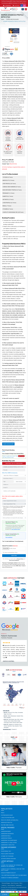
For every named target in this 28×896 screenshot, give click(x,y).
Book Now (24, 894)
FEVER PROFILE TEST (6, 851)
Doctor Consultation (12, 534)
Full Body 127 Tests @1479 (19, 3)
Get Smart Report (11, 522)
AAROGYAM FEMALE (6, 838)
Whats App (15, 894)
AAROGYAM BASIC (6, 831)
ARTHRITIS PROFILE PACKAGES (8, 858)
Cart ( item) (16, 5)
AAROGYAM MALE (6, 836)
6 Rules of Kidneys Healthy (8, 873)
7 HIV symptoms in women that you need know (14, 875)
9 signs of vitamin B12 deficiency (10, 877)
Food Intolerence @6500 (7, 3)
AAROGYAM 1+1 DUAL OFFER (9, 842)
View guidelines (8, 537)
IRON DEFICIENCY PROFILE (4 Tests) (12, 190)
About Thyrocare (14, 883)
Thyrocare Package (6, 883)
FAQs (20, 883)
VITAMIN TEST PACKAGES (7, 856)
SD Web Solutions (13, 889)
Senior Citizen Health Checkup (19, 1)
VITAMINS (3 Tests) (8, 209)
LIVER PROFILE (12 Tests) (9, 202)
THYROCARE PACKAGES (12, 19)
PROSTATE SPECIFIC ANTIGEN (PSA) (9, 820)
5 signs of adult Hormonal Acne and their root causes (12, 869)
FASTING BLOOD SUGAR (7, 815)
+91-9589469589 (7, 5)
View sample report (15, 529)
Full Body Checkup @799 (7, 1)
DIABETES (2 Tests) (8, 196)
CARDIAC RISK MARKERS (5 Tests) (12, 187)
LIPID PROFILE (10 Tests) (9, 183)
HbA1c (2, 812)
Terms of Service (11, 885)
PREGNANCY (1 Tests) (8, 193)
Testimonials (18, 885)
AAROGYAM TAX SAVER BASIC (9, 840)
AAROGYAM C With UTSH (7, 845)
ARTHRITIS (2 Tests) (8, 199)
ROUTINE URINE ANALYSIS (7, 825)
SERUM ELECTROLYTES (6, 822)
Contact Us (4, 885)
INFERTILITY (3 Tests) (8, 180)
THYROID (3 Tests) (8, 177)
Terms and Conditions (14, 560)
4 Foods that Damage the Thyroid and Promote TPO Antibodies (11, 865)
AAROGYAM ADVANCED (7, 833)
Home (2, 19)
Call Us (5, 894)
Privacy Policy (20, 558)
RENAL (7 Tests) (7, 206)
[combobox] (14, 552)
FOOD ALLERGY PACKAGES (7, 853)
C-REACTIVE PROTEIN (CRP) (7, 817)
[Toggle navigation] (23, 9)
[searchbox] (14, 552)
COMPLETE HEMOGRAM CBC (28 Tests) (13, 212)
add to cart (21, 456)
